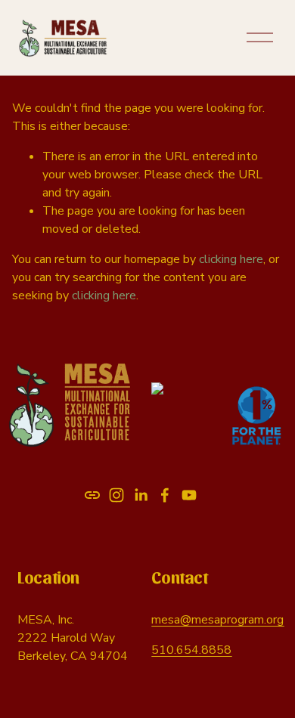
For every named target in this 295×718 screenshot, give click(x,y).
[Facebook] (164, 495)
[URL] (92, 495)
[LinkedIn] (140, 495)
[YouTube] (189, 495)
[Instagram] (116, 495)
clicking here (231, 259)
